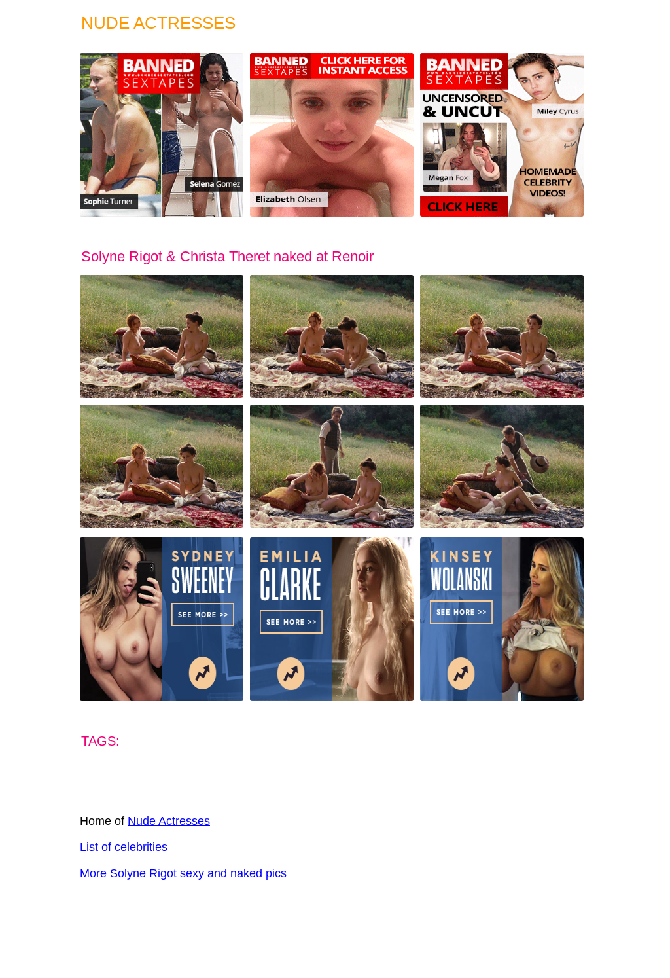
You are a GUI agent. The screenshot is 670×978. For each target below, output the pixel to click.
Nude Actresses (169, 820)
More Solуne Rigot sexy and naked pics (183, 873)
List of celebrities (124, 847)
